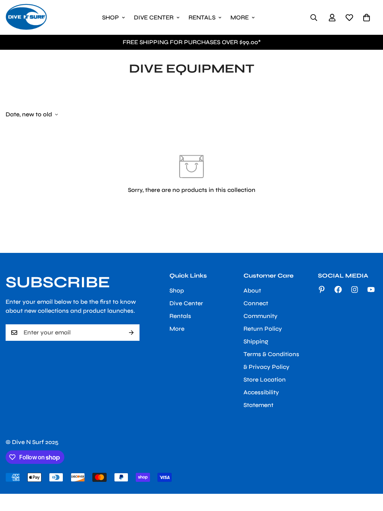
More (239, 17)
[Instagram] (354, 289)
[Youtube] (371, 289)
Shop (110, 17)
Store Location (264, 379)
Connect (255, 303)
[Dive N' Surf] (26, 17)
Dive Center (154, 17)
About (252, 290)
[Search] (314, 17)
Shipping (255, 341)
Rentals (202, 17)
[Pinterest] (321, 289)
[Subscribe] (131, 332)
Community (260, 315)
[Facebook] (338, 289)
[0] (366, 17)
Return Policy (262, 328)
